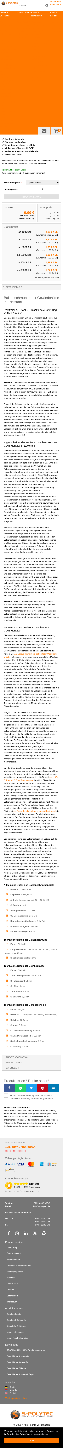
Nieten (34, 74)
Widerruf (11, 1277)
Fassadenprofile (38, 71)
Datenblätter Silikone (16, 1368)
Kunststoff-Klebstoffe (16, 1320)
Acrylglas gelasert (8, 80)
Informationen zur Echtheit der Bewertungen (22, 1191)
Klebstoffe (35, 59)
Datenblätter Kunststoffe (18, 1356)
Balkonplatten (37, 68)
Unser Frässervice (15, 1332)
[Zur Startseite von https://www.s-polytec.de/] (9, 5)
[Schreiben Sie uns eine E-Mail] (44, 131)
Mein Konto (55, 1)
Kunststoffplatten (8, 19)
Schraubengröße (12, 182)
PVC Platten (5, 56)
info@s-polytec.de (41, 1206)
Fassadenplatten (39, 65)
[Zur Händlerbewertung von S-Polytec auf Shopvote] (8, 1185)
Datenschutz (12, 1296)
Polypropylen (23, 37)
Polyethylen (22, 34)
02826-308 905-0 (42, 1203)
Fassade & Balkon (39, 62)
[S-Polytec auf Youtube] (34, 1233)
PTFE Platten (6, 46)
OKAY (31, 1440)
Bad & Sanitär (37, 31)
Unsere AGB (12, 1283)
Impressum (12, 1302)
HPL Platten (5, 28)
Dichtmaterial (37, 80)
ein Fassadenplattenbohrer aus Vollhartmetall (34, 811)
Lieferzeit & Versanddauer (19, 1265)
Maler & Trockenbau (40, 43)
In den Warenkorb (31, 197)
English (11, 1393)
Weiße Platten (6, 120)
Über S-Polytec (14, 1253)
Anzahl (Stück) (11, 189)
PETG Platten (6, 65)
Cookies (10, 1290)
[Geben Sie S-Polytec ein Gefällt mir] (9, 1233)
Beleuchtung (56, 31)
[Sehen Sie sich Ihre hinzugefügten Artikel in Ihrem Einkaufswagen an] (56, 131)
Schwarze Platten (8, 127)
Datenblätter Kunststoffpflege (20, 1374)
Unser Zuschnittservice (17, 1338)
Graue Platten (6, 123)
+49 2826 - (20, 1147)
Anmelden (56, 4)
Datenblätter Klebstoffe (17, 1362)
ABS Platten (5, 31)
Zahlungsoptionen (15, 1271)
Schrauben (36, 77)
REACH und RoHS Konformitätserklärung (26, 1350)
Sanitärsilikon (37, 34)
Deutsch (11, 1387)
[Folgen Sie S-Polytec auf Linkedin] (26, 1233)
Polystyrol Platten (8, 49)
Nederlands (11, 1390)
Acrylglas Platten (7, 53)
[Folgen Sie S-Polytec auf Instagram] (17, 1233)
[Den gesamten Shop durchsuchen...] (47, 5)
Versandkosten (13, 1259)
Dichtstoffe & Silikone (16, 1326)
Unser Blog (12, 1247)
